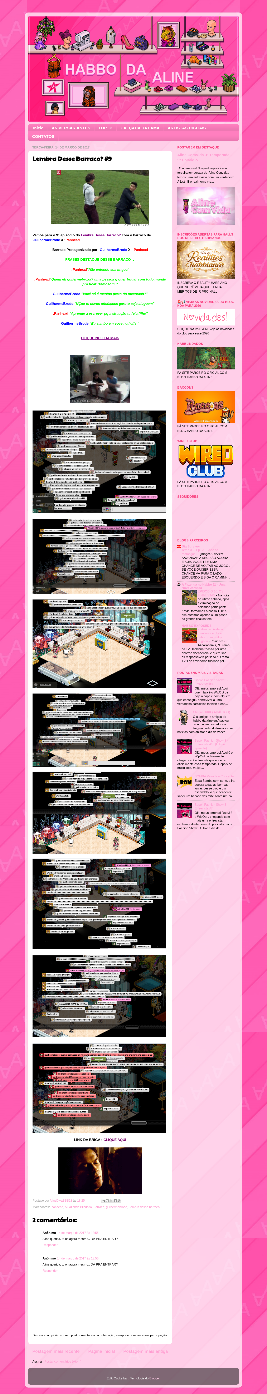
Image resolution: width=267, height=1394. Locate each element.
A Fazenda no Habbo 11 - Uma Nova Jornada (203, 586)
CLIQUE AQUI (114, 1140)
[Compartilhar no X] (111, 1201)
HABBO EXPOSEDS (197, 625)
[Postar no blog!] (107, 1201)
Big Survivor (191, 546)
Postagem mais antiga (145, 1351)
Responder (50, 1245)
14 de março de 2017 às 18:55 (77, 1232)
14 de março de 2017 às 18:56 (77, 1258)
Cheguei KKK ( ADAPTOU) (211, 712)
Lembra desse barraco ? (145, 1207)
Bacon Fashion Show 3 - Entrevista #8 (211, 682)
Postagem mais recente (56, 1351)
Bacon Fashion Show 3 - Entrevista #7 (211, 806)
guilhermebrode (116, 1207)
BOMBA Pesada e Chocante (214, 776)
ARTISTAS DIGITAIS (187, 128)
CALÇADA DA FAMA (140, 128)
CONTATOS (43, 136)
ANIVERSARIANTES (71, 128)
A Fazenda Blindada (78, 1207)
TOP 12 (105, 128)
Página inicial (101, 1351)
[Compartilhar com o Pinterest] (119, 1201)
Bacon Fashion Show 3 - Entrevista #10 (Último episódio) (211, 744)
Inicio (38, 128)
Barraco (98, 1207)
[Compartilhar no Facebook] (115, 1201)
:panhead (57, 1207)
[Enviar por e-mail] (103, 1201)
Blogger (154, 1378)
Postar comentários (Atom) (62, 1361)
